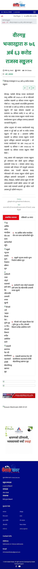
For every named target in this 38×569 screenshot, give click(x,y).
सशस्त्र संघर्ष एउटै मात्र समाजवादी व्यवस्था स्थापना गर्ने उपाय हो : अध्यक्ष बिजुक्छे (19, 208)
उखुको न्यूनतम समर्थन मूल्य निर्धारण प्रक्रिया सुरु (22, 259)
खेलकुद (21, 512)
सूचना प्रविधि (5, 520)
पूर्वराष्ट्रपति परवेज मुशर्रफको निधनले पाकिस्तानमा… (19, 202)
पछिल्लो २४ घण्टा (27, 217)
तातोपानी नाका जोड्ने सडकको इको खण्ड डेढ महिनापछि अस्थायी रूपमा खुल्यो (23, 288)
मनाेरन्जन (5, 529)
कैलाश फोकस (23, 525)
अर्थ (7, 22)
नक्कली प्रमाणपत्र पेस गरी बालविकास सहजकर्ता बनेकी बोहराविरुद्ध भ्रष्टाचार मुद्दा (22, 359)
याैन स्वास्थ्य (22, 520)
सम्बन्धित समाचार (11, 217)
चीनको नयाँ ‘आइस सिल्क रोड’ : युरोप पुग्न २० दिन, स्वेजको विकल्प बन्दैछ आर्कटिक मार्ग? (23, 324)
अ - (25, 88)
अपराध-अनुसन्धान (23, 529)
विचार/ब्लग (5, 516)
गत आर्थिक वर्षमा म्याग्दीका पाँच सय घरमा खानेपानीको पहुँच (23, 234)
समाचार (10, 74)
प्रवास (21, 516)
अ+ (33, 88)
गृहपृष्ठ (3, 22)
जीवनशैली (5, 525)
